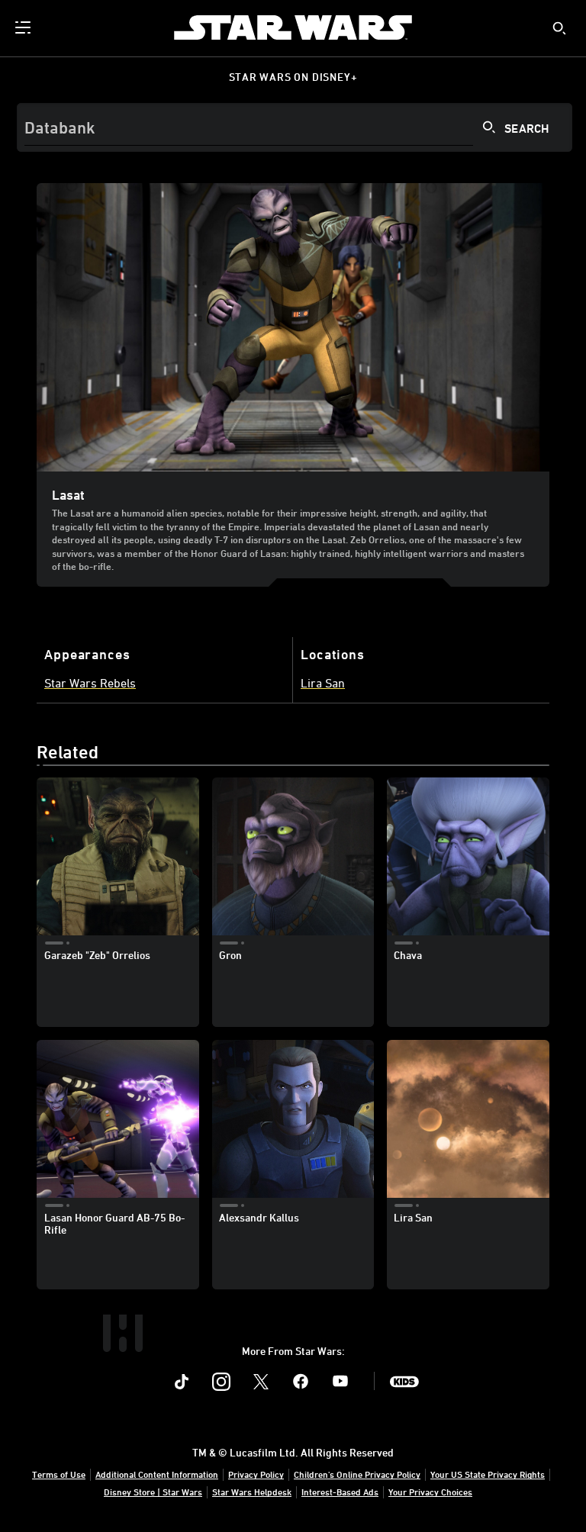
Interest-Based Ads (339, 1491)
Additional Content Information (156, 1474)
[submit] (559, 28)
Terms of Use (58, 1474)
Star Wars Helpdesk (251, 1491)
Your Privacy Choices (430, 1491)
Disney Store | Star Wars (153, 1491)
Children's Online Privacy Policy (357, 1474)
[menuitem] (24, 27)
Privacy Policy (256, 1474)
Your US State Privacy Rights (487, 1474)
